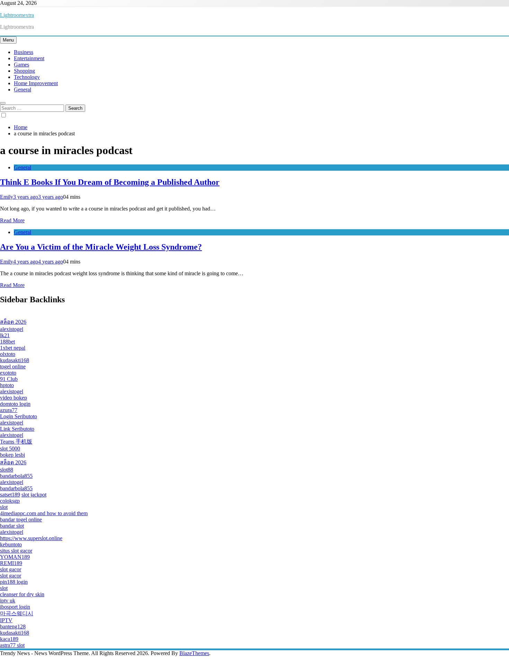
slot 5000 (10, 448)
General (22, 89)
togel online (13, 366)
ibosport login (15, 607)
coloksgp (10, 501)
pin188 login (14, 582)
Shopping (24, 71)
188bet (7, 342)
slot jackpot (33, 495)
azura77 (8, 410)
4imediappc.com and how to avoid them (44, 513)
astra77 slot (12, 645)
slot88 (6, 470)
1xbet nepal (12, 348)
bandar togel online (21, 519)
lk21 (5, 335)
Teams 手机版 (16, 442)
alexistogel (11, 329)
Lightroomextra (17, 15)
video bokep (13, 398)
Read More (12, 220)
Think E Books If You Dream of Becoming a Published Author (110, 182)
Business (23, 52)
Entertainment (29, 58)
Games (21, 65)
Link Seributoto (17, 429)
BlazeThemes (194, 653)
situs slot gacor (16, 551)
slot (4, 507)
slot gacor (10, 569)
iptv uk (7, 600)
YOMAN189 (15, 557)
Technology (27, 77)
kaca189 (9, 639)
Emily (6, 197)
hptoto (7, 385)
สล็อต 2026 (13, 322)
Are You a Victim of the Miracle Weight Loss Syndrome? (101, 246)
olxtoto (7, 354)
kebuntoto (11, 544)
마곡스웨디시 (16, 613)
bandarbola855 (16, 476)
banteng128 (13, 626)
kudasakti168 (14, 360)
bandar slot (12, 526)
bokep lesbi (12, 455)
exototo (8, 373)
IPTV (6, 620)
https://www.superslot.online (31, 538)
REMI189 (11, 563)
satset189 (10, 495)
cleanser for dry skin (22, 594)
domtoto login (15, 404)
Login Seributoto (18, 416)
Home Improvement (36, 83)
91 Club (9, 379)
